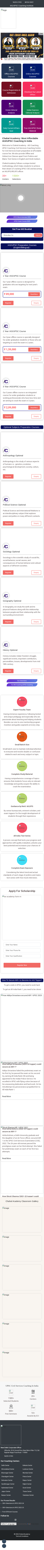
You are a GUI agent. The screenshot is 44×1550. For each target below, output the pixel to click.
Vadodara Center (28, 1495)
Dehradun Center (6, 1480)
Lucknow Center (28, 1469)
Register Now (22, 965)
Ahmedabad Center (7, 1469)
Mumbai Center (28, 1473)
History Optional (10, 650)
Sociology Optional (11, 552)
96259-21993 (17, 2)
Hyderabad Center (7, 1488)
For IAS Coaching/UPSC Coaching (22, 685)
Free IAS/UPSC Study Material (32, 129)
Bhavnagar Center (7, 1473)
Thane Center (27, 1491)
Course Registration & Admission (11, 91)
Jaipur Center (5, 1491)
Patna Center (27, 1476)
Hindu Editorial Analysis (11, 111)
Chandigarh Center (7, 1476)
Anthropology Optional (13, 455)
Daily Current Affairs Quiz (11, 129)
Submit (38, 235)
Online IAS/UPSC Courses (32, 75)
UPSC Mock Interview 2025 (22, 217)
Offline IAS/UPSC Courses (11, 75)
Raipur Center (27, 1480)
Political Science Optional (14, 505)
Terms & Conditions (22, 1536)
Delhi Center (5, 1465)
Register (8, 303)
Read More (34, 294)
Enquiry (36, 303)
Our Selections (22, 681)
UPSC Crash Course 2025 (22, 221)
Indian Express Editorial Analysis (32, 111)
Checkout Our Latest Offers (32, 93)
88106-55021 (29, 2)
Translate (35, 1524)
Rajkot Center (27, 1484)
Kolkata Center (27, 1465)
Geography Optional (12, 601)
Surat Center (27, 1488)
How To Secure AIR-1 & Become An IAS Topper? (22, 980)
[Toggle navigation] (41, 10)
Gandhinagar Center (7, 1484)
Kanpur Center (6, 1495)
